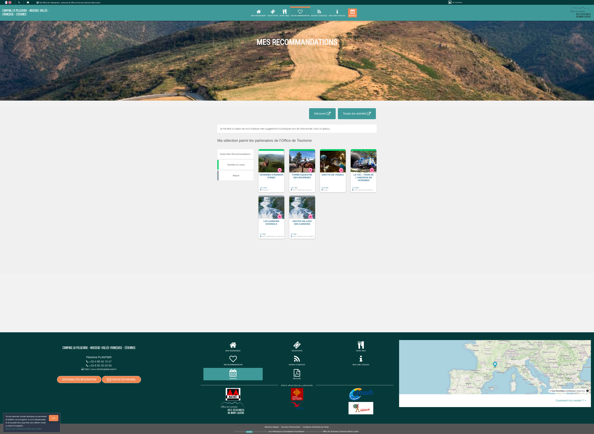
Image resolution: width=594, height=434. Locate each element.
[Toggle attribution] (587, 391)
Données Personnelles (290, 427)
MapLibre (581, 390)
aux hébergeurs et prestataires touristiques (287, 431)
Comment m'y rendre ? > (571, 400)
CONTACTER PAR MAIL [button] (123, 379)
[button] (271, 172)
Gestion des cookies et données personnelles (23, 429)
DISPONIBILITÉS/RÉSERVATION (79, 379)
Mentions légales (272, 427)
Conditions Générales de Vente (315, 427)
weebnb (249, 431)
